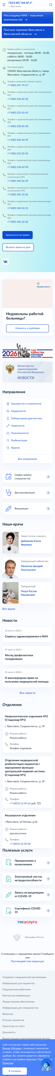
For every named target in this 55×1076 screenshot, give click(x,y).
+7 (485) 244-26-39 (17, 181)
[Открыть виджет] (46, 1065)
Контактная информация (16, 995)
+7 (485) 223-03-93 (17, 153)
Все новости (27, 693)
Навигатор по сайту (13, 1026)
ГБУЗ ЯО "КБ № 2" (20, 3)
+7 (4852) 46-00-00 (20, 844)
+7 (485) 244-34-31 (17, 208)
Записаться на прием (17, 235)
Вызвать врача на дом (18, 247)
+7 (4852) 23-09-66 (20, 803)
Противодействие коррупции (27, 961)
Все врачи (8, 609)
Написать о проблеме (27, 328)
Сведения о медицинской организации (24, 977)
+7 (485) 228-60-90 (17, 167)
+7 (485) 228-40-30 (17, 99)
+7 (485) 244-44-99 (17, 140)
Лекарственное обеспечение (18, 1002)
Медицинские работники (16, 989)
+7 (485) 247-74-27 (17, 85)
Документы (9, 1032)
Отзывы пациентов (13, 1020)
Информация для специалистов (20, 1008)
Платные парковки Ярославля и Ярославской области (24, 32)
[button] (51, 4)
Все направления (27, 459)
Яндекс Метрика (11, 1048)
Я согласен (15, 1071)
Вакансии (7, 1014)
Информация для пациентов (18, 983)
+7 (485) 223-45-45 (17, 112)
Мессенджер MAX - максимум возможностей (23, 17)
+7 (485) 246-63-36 (17, 194)
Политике (7, 1063)
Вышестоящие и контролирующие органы (26, 1038)
